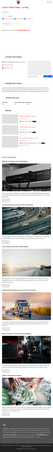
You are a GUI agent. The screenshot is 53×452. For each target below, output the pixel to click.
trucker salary (28, 435)
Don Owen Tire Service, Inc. (29, 138)
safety (14, 432)
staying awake (39, 432)
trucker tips (34, 435)
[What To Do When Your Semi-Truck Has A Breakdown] (26, 362)
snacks (35, 432)
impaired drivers (19, 430)
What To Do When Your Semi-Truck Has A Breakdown (16, 333)
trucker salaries (23, 435)
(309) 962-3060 (8, 65)
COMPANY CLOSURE (17, 428)
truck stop (31, 437)
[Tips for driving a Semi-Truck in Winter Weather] (26, 275)
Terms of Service (27, 448)
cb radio (9, 428)
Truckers (18, 435)
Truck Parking (23, 118)
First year (35, 428)
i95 (14, 430)
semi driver (19, 432)
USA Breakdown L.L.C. (12, 445)
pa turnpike (39, 430)
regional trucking (10, 432)
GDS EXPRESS (39, 428)
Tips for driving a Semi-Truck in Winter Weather (15, 246)
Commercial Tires (24, 140)
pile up (42, 430)
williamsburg (37, 437)
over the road (33, 430)
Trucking (40, 434)
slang (32, 432)
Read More (5, 200)
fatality (32, 428)
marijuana (28, 430)
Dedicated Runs (27, 428)
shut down (29, 432)
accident (5, 428)
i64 (13, 430)
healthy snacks (45, 428)
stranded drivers (45, 432)
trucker (13, 435)
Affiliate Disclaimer (20, 448)
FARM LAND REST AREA (28, 116)
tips (49, 432)
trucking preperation (12, 437)
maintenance (24, 430)
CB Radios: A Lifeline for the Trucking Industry (15, 161)
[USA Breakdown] (18, 2)
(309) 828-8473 (25, 145)
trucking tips (26, 437)
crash (23, 428)
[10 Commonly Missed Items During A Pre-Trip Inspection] (26, 233)
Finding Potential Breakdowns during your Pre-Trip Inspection (19, 290)
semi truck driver (24, 432)
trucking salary (20, 437)
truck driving (7, 435)
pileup (45, 430)
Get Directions (47, 76)
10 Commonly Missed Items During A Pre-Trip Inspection (17, 205)
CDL (12, 428)
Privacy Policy (33, 448)
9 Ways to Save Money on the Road (11, 375)
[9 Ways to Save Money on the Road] (26, 404)
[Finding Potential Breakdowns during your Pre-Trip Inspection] (26, 319)
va (34, 437)
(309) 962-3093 (8, 68)
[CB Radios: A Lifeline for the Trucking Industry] (26, 190)
